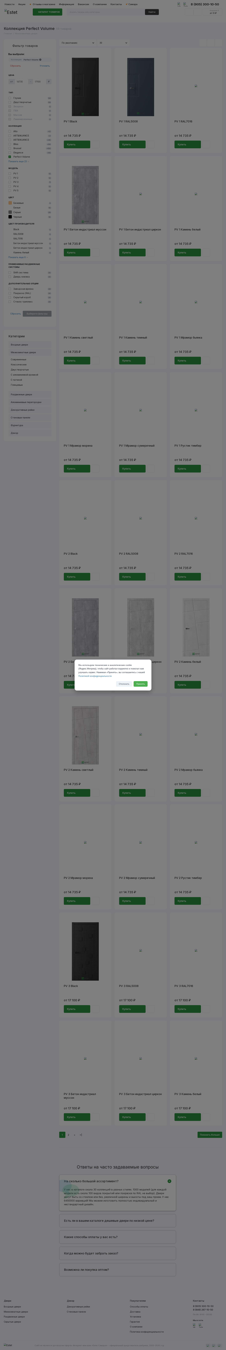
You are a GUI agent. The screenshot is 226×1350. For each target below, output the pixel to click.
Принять (140, 684)
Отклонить (124, 684)
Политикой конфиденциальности (95, 676)
